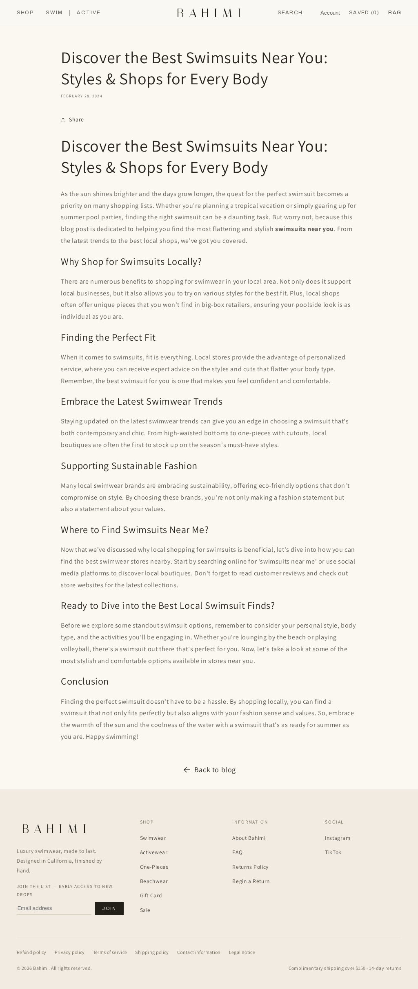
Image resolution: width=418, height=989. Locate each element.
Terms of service (110, 952)
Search (290, 12)
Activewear (154, 852)
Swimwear (153, 837)
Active (89, 12)
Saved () (364, 12)
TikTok (333, 852)
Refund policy (32, 952)
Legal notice (242, 952)
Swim (54, 12)
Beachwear (154, 881)
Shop (25, 12)
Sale (145, 910)
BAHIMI (211, 13)
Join (109, 908)
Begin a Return (250, 881)
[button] (394, 13)
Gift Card (151, 895)
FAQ (237, 852)
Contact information (199, 952)
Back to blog (215, 769)
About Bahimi (248, 837)
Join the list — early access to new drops (65, 890)
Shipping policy (152, 952)
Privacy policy (70, 952)
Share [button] (76, 119)
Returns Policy (250, 866)
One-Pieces (154, 866)
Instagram (337, 837)
